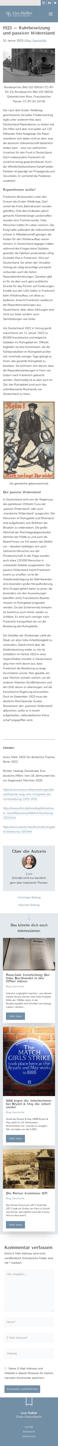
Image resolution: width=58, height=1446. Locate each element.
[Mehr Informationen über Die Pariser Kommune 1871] (29, 1169)
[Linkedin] (49, 3)
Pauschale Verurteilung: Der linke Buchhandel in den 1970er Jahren (28, 978)
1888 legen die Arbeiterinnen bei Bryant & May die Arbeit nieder (28, 1104)
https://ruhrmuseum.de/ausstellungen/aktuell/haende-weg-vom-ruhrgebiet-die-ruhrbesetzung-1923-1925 (28, 794)
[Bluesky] (55, 3)
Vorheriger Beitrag (29, 897)
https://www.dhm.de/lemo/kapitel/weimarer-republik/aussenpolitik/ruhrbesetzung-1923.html (28, 813)
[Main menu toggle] (50, 14)
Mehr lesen (15, 1016)
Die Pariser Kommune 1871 (26, 1193)
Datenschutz (29, 1436)
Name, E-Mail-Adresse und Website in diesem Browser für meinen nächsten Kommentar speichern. (28, 1373)
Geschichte (39, 41)
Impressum (29, 1431)
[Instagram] (43, 3)
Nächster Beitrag (29, 905)
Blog (28, 41)
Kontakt (29, 1427)
